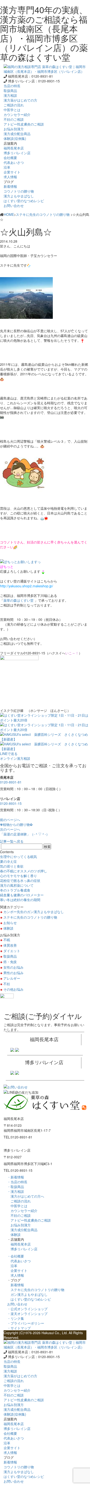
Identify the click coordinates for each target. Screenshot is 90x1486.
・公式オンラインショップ (27, 1308)
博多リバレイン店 (22, 1248)
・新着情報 (15, 1177)
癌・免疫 (10, 961)
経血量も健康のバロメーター (22, 894)
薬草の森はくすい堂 (18, 600)
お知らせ (10, 922)
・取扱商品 (15, 1186)
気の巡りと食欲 (12, 866)
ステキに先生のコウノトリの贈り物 (43, 214)
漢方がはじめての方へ (25, 1196)
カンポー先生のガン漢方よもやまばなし (33, 911)
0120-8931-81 (11, 782)
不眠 (6, 939)
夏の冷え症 (8, 861)
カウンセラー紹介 (22, 1210)
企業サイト (17, 1270)
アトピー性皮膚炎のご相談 (29, 1220)
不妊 (6, 983)
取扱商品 (10, 90)
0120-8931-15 (11, 803)
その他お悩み (13, 989)
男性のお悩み (13, 972)
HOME (9, 214)
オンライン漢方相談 (15, 758)
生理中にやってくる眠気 (18, 856)
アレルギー (11, 978)
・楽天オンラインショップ (27, 1313)
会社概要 (10, 157)
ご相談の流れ (19, 1201)
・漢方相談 (15, 1191)
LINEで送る (9, 753)
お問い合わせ (14, 205)
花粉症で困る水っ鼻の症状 (20, 880)
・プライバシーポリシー (25, 1323)
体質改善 (10, 945)
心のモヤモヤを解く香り (18, 875)
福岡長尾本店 (19, 1244)
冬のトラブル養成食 (15, 890)
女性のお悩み (13, 967)
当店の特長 (12, 85)
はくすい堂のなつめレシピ (29, 1299)
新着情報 (15, 1284)
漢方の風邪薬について (17, 885)
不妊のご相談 (19, 1215)
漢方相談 (10, 95)
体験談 (8, 928)
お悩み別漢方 (19, 1225)
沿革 (12, 1265)
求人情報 (15, 1275)
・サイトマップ (19, 1328)
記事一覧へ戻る (12, 841)
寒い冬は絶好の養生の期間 (20, 899)
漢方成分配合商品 (22, 1229)
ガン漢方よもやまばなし (27, 1294)
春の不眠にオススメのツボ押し (23, 871)
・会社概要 (15, 1256)
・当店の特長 (17, 1181)
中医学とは (17, 1205)
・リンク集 (15, 1318)
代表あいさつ (19, 1260)
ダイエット (11, 950)
